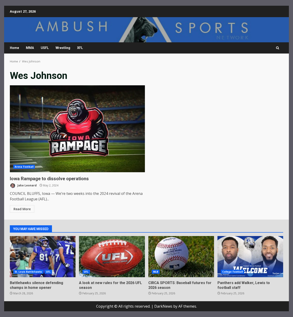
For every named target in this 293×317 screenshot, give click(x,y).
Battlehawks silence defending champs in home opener (43, 256)
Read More (22, 209)
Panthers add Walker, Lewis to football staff (250, 256)
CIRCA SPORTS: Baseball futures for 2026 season (181, 256)
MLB (155, 271)
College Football (232, 271)
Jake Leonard (27, 185)
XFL (80, 48)
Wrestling (63, 48)
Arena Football (24, 166)
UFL (48, 271)
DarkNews (163, 306)
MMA (30, 48)
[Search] (277, 47)
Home (14, 48)
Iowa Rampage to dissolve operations (77, 128)
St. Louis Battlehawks (28, 271)
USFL (45, 48)
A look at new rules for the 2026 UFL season (112, 256)
